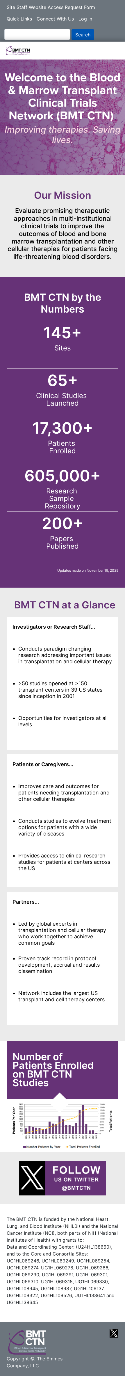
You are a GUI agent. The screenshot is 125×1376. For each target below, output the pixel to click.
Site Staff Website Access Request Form (51, 7)
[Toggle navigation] (112, 50)
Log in (85, 19)
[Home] (22, 50)
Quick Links (19, 19)
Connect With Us (55, 19)
